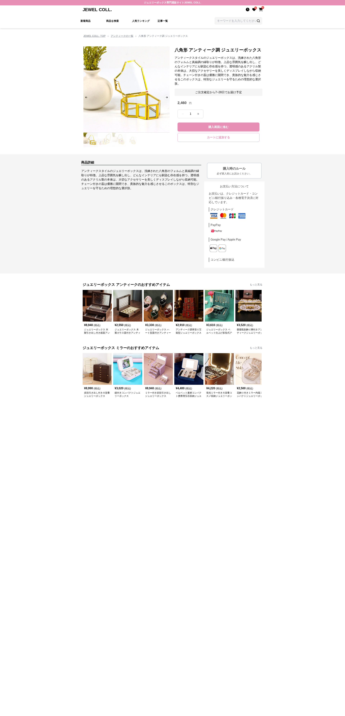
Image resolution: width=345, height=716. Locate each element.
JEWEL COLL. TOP (94, 35)
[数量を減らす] (182, 113)
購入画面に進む (218, 126)
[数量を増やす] (198, 113)
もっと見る (256, 284)
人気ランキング (141, 20)
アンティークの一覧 (122, 35)
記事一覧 (163, 20)
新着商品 (85, 20)
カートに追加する (218, 137)
